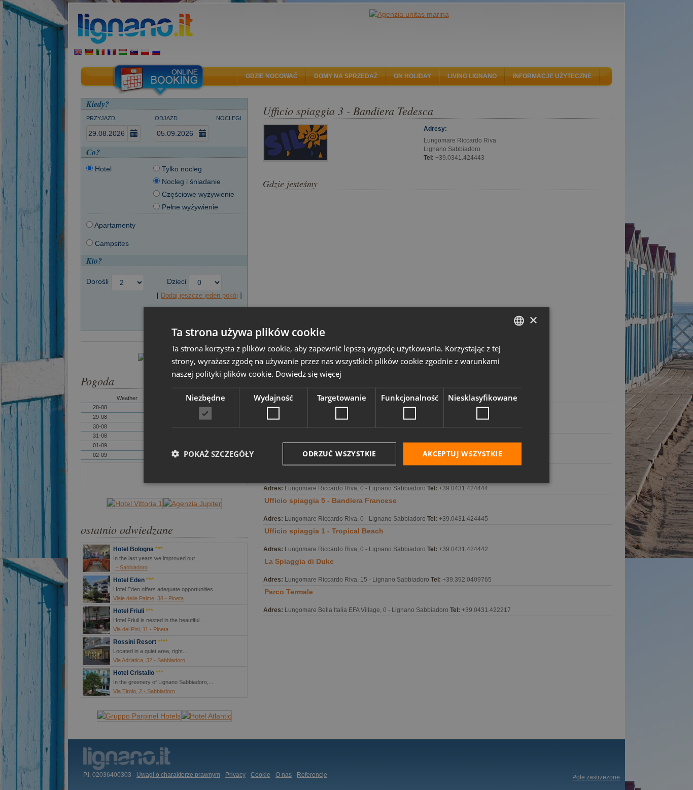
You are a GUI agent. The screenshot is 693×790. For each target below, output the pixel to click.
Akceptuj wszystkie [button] (462, 453)
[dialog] (346, 395)
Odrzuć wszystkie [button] (339, 453)
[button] (212, 453)
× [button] (533, 320)
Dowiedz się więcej (308, 373)
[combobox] (519, 321)
